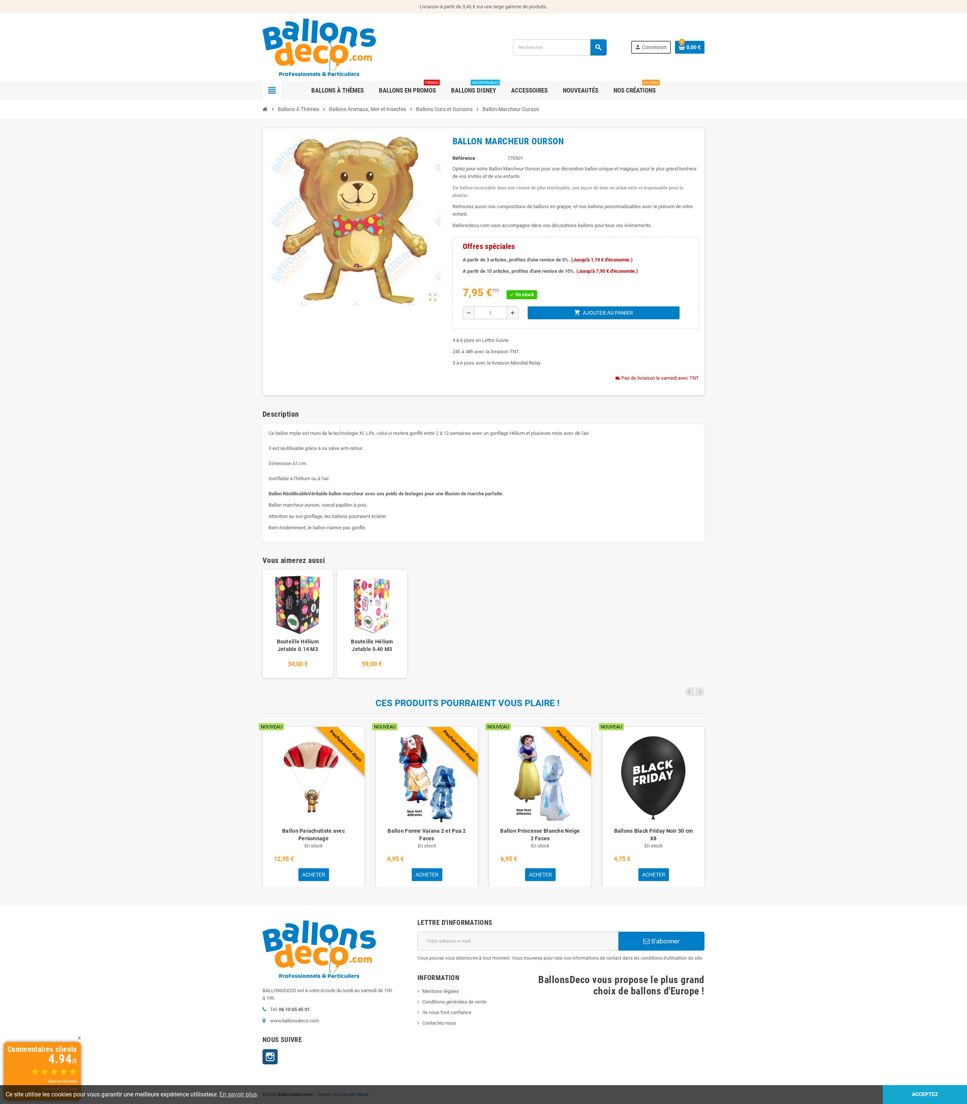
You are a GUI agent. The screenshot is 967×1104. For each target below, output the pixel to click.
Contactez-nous (439, 1023)
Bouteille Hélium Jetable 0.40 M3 (372, 645)
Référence (464, 158)
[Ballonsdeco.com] (319, 46)
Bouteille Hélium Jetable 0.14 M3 (298, 645)
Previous (689, 691)
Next (699, 691)
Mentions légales (440, 991)
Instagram (270, 1056)
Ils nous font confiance (446, 1012)
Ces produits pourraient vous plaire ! (467, 703)
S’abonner (665, 941)
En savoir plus (238, 1094)
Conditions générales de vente (454, 1002)
